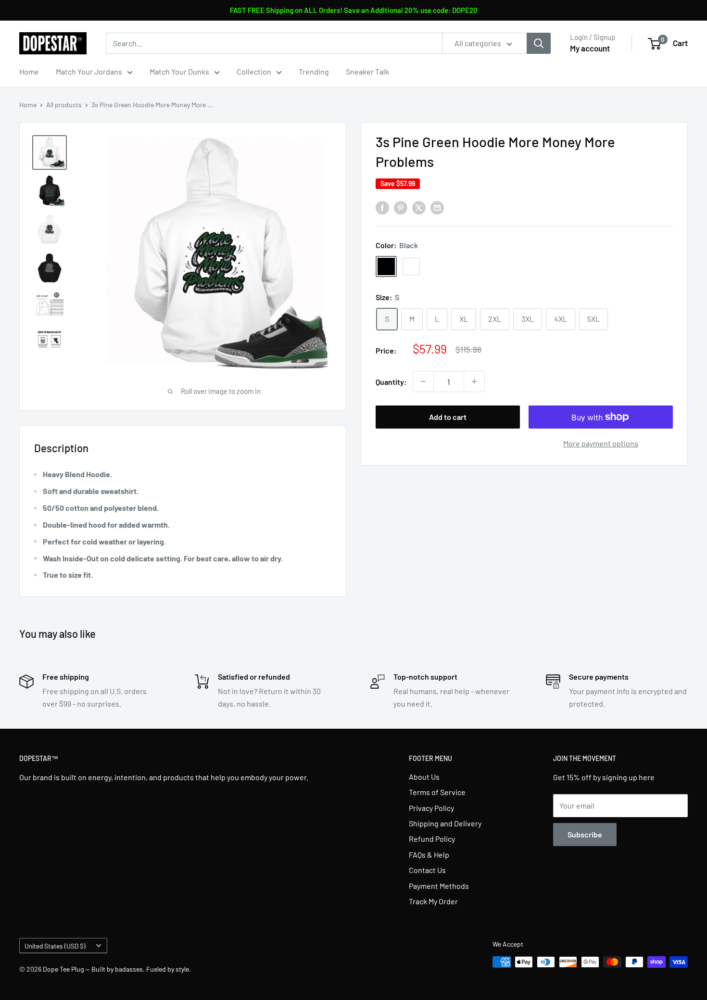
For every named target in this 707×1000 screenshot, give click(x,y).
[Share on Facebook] (382, 207)
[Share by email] (437, 207)
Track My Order (433, 901)
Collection (254, 71)
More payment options (600, 443)
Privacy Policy (431, 807)
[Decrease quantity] (423, 381)
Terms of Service (437, 792)
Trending (314, 71)
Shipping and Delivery (445, 823)
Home (29, 71)
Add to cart (448, 416)
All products (64, 105)
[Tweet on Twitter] (419, 207)
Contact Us (427, 869)
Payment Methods (439, 885)
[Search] (539, 43)
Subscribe (585, 834)
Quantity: (391, 381)
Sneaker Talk (367, 71)
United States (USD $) (55, 946)
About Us (424, 776)
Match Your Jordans (89, 71)
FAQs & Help (429, 854)
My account (590, 48)
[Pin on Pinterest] (400, 207)
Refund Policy (432, 838)
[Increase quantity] (474, 381)
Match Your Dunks (179, 71)
